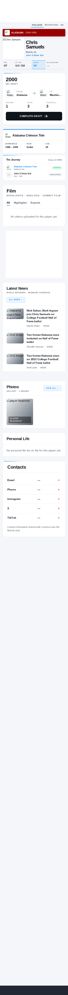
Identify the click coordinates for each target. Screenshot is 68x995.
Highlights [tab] (20, 202)
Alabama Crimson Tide (25, 166)
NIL (62, 25)
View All (52, 388)
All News (16, 300)
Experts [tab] (35, 202)
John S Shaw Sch (35, 55)
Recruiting (51, 25)
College (37, 25)
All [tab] (8, 202)
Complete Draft (31, 116)
